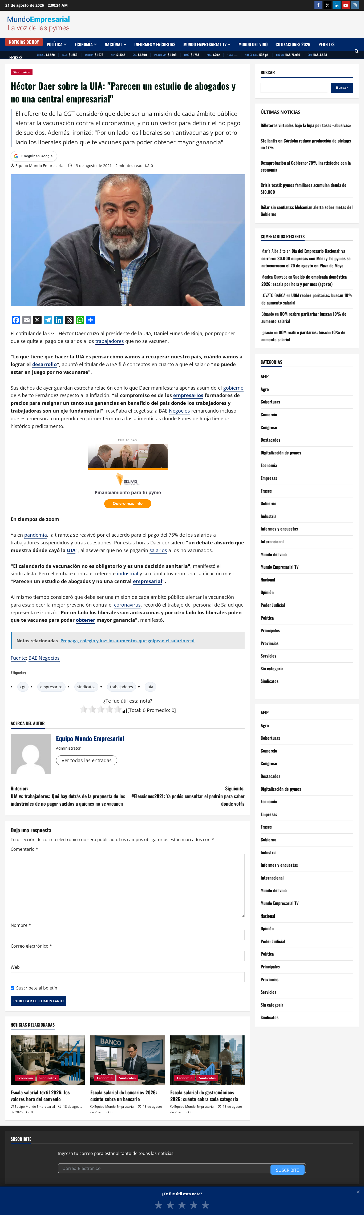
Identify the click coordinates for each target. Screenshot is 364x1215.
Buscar (268, 72)
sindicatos (86, 686)
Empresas (269, 478)
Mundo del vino (253, 44)
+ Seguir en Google (36, 156)
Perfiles (326, 44)
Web (15, 967)
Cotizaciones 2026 (293, 44)
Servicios (268, 655)
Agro (265, 389)
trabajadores (109, 341)
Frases (15, 57)
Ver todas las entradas (87, 760)
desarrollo (44, 364)
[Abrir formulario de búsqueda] (357, 51)
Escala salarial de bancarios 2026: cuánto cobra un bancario (123, 1095)
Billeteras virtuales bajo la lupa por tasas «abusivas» (306, 125)
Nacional (113, 44)
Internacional (272, 541)
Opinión (267, 592)
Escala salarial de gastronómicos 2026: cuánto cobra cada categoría (204, 1095)
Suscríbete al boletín (36, 988)
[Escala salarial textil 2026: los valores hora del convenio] (48, 1060)
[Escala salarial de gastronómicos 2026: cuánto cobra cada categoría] (207, 1060)
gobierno (233, 388)
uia (150, 686)
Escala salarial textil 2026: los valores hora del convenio (40, 1095)
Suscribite (287, 1170)
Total (134, 710)
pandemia (35, 535)
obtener (85, 620)
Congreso (269, 427)
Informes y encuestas (154, 44)
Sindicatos (21, 72)
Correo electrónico (31, 946)
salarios (158, 550)
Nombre (21, 925)
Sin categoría (272, 668)
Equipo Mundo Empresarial (39, 165)
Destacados (270, 440)
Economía (84, 44)
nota (145, 701)
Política (55, 44)
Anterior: (68, 796)
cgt (23, 686)
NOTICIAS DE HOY (24, 42)
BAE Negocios (44, 658)
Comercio (269, 414)
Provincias (269, 643)
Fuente (18, 658)
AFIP (265, 376)
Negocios (179, 410)
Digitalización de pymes (281, 452)
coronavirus (127, 604)
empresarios (188, 395)
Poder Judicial (273, 605)
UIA (71, 550)
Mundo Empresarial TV (205, 44)
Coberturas (270, 402)
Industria (268, 516)
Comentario (24, 849)
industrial (127, 573)
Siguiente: (188, 796)
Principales (270, 630)
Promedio (158, 710)
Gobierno (268, 503)
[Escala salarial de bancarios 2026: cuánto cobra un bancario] (127, 1060)
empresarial (147, 581)
